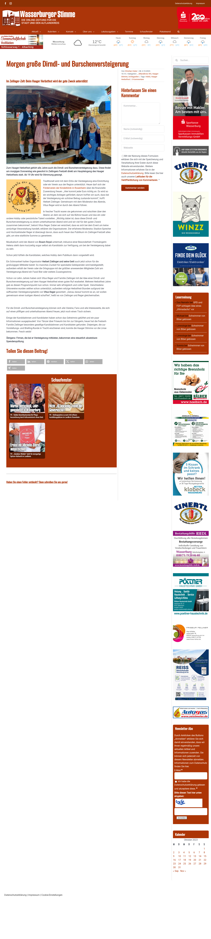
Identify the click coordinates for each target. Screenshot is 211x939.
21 (200, 860)
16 (174, 860)
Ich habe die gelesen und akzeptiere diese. (189, 785)
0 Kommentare (138, 79)
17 (179, 860)
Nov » (183, 871)
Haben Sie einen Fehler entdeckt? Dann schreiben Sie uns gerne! (37, 482)
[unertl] (191, 163)
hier (187, 766)
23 (174, 863)
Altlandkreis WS (145, 74)
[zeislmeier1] (191, 708)
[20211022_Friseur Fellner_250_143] (191, 624)
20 (194, 860)
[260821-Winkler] (27, 424)
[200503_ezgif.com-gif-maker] (191, 454)
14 (200, 856)
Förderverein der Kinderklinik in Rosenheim (64, 188)
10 (179, 856)
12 (189, 856)
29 (205, 863)
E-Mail (178, 770)
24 (179, 863)
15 (205, 856)
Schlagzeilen (133, 77)
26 (189, 863)
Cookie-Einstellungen (51, 895)
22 (205, 860)
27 (194, 863)
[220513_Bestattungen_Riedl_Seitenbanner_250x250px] (191, 532)
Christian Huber (131, 71)
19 (189, 860)
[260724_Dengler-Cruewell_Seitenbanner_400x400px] (191, 412)
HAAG (148, 77)
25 (184, 863)
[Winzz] (191, 192)
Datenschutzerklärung (185, 784)
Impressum (34, 895)
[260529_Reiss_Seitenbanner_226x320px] (191, 651)
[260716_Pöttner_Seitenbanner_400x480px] (191, 574)
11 (184, 856)
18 (184, 860)
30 (174, 867)
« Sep (176, 871)
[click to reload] (188, 803)
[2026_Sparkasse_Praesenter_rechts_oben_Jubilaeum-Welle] (194, 8)
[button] (178, 31)
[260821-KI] (66, 385)
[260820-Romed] (27, 385)
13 (194, 856)
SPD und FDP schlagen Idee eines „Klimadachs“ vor (189, 306)
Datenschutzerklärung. (132, 173)
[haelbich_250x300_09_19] (191, 362)
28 (200, 863)
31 (179, 867)
